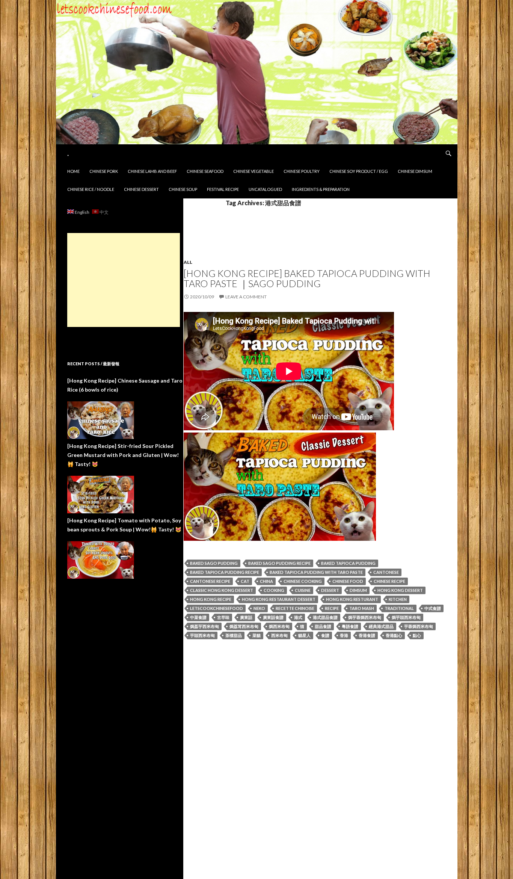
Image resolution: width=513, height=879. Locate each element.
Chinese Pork (103, 171)
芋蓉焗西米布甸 (418, 626)
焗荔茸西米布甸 (243, 626)
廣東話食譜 (273, 617)
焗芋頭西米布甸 (406, 617)
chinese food (347, 581)
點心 (417, 635)
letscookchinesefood (216, 608)
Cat (245, 581)
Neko (259, 608)
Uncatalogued (265, 189)
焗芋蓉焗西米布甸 (364, 617)
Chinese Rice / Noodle (90, 189)
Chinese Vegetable (253, 171)
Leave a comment (246, 297)
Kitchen (398, 599)
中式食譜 (432, 608)
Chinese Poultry (302, 171)
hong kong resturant (352, 599)
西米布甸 (279, 635)
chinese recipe (389, 581)
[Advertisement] (123, 280)
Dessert (330, 590)
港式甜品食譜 (325, 617)
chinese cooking (303, 581)
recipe (332, 608)
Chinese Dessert (141, 189)
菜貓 (256, 635)
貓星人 (304, 635)
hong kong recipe (210, 599)
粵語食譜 (350, 626)
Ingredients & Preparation (321, 189)
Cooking (274, 590)
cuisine (303, 590)
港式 (298, 617)
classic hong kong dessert (221, 590)
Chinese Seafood (205, 171)
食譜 (325, 635)
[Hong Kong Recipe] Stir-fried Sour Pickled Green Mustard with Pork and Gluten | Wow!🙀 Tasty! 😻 (123, 455)
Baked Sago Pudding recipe (279, 563)
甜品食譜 (323, 626)
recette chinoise (295, 608)
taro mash (361, 608)
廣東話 (246, 617)
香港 (344, 635)
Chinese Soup (183, 189)
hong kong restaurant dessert (278, 599)
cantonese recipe (210, 581)
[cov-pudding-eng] (280, 485)
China (266, 581)
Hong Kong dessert (400, 590)
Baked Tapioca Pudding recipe (224, 572)
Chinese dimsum (415, 171)
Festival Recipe (223, 189)
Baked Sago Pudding (214, 563)
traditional (399, 608)
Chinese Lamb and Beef (152, 171)
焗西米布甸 (279, 626)
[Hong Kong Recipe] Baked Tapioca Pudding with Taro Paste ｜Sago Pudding (307, 278)
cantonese (386, 572)
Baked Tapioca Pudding (348, 563)
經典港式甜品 (381, 626)
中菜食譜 (198, 617)
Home (73, 171)
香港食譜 (367, 635)
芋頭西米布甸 (202, 635)
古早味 (223, 617)
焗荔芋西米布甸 (204, 626)
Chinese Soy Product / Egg (358, 171)
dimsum (358, 590)
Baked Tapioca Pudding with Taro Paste (316, 572)
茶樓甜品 (233, 635)
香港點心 (394, 635)
